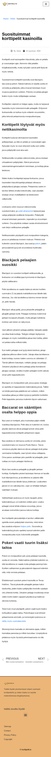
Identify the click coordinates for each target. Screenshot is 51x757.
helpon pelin (26, 526)
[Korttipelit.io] (10, 4)
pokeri (37, 243)
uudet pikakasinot (25, 211)
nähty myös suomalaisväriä (14, 621)
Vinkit (12, 19)
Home (5, 19)
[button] (25, 715)
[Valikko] (46, 4)
